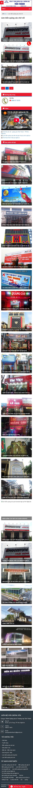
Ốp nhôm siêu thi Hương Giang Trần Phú (15, 183)
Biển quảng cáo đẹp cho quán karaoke (14, 518)
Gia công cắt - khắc (7, 752)
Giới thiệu (4, 740)
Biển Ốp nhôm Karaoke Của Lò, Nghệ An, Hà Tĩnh (17, 246)
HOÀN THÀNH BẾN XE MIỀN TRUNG (12, 644)
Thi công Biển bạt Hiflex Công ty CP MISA (15, 267)
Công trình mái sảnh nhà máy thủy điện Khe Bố (17, 225)
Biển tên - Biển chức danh (8, 750)
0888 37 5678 (15, 100)
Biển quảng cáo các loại (8, 745)
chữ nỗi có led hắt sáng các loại (13, 686)
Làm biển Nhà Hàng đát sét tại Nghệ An (14, 351)
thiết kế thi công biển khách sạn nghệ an (15, 497)
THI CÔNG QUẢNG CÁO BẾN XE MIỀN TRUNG (14, 602)
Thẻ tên (4, 707)
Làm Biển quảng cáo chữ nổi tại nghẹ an (15, 455)
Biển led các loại (7, 665)
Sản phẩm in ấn (6, 747)
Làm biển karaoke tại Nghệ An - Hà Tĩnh (14, 330)
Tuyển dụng (5, 743)
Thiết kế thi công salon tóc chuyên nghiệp (16, 413)
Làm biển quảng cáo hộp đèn (9, 755)
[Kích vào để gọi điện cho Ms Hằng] (29, 43)
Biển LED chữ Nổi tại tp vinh (11, 434)
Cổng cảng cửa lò (8, 623)
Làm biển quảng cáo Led (8, 757)
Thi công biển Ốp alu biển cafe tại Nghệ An (15, 82)
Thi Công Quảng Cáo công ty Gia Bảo (14, 162)
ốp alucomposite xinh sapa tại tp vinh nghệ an (17, 476)
